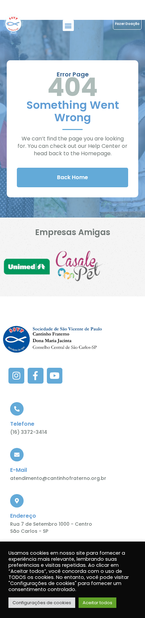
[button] (68, 25)
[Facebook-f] (36, 376)
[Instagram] (16, 376)
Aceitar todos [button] (97, 602)
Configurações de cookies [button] (41, 602)
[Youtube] (55, 376)
